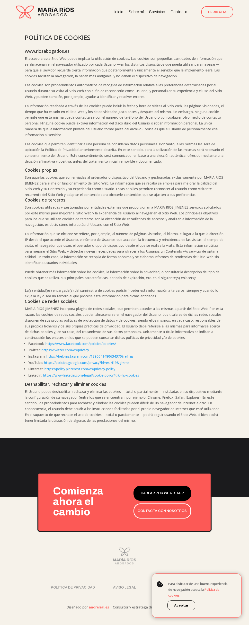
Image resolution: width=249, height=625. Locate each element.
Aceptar (181, 605)
